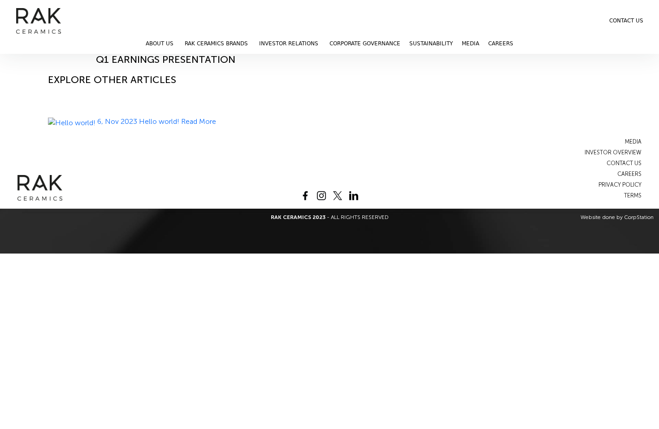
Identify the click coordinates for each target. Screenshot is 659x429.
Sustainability (431, 43)
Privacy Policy (620, 184)
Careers (500, 43)
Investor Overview (613, 152)
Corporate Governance (365, 43)
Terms (633, 195)
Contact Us (626, 21)
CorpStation (639, 217)
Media (470, 43)
